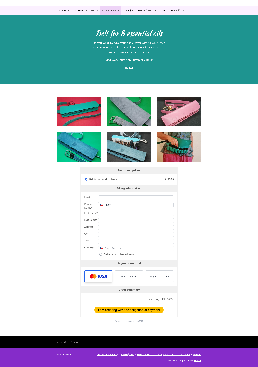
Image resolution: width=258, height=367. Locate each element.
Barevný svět (127, 354)
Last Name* (90, 220)
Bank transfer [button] (129, 276)
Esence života (145, 10)
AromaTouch (109, 10)
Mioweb (197, 360)
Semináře (176, 10)
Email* (88, 197)
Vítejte (63, 10)
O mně (127, 10)
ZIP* (86, 240)
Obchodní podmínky (107, 354)
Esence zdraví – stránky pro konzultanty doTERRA (163, 354)
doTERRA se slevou (84, 10)
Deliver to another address (118, 254)
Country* (89, 247)
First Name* (91, 213)
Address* (89, 226)
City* (87, 233)
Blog (162, 10)
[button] (98, 276)
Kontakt (197, 354)
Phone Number (89, 205)
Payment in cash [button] (159, 276)
